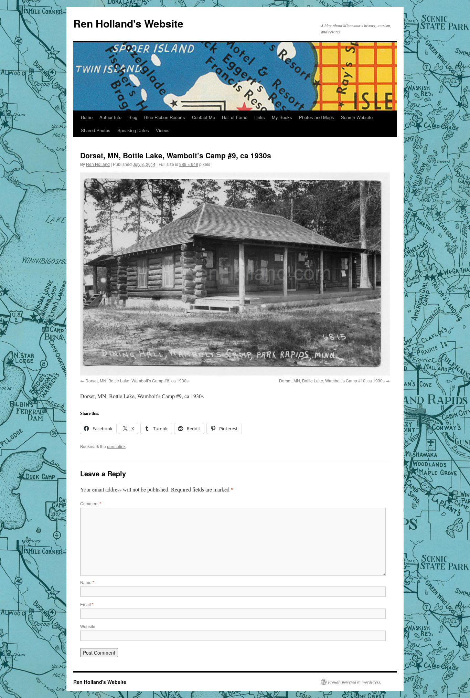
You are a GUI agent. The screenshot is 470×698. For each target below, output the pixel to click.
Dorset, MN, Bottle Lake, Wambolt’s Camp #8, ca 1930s (137, 380)
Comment (90, 503)
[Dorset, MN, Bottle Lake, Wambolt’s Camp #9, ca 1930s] (235, 274)
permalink (116, 446)
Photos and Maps (316, 117)
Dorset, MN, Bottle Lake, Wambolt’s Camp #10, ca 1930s (332, 380)
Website (87, 626)
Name (87, 582)
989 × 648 (188, 164)
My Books (282, 117)
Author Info (110, 117)
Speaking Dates (133, 130)
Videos (163, 130)
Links (259, 117)
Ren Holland (98, 164)
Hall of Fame (234, 117)
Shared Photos (95, 130)
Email (87, 604)
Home (87, 117)
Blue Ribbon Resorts (164, 117)
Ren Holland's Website (128, 23)
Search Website (357, 117)
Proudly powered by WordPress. (354, 682)
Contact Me (203, 117)
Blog (132, 117)
